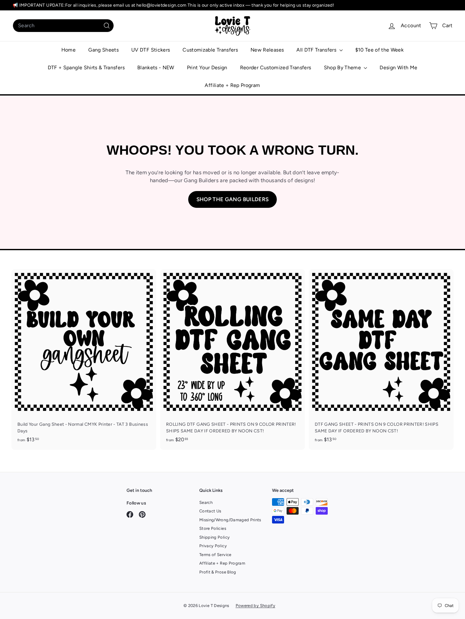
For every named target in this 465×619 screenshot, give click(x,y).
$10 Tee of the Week (379, 50)
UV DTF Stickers (150, 50)
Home (68, 50)
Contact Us (210, 511)
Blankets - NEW (155, 68)
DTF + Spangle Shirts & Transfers (86, 68)
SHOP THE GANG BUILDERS (232, 199)
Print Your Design (207, 68)
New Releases (267, 50)
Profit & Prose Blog (217, 572)
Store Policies (212, 528)
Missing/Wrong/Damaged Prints (230, 519)
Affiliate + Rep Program (232, 85)
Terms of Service (215, 554)
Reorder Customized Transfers (275, 68)
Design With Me (398, 68)
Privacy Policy (213, 545)
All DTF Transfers (317, 50)
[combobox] (63, 25)
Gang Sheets (103, 50)
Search (206, 502)
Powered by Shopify (255, 605)
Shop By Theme (343, 68)
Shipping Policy (214, 537)
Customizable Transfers (210, 50)
